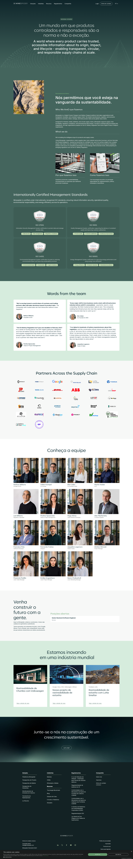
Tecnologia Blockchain (53, 790)
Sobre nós (99, 777)
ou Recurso (25, 801)
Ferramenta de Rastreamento (26, 796)
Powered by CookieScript (127, 858)
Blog (48, 793)
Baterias (49, 777)
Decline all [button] (118, 854)
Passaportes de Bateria (29, 783)
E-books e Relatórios (53, 799)
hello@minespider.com (28, 845)
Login (97, 3)
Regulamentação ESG (77, 813)
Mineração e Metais (52, 783)
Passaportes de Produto (29, 780)
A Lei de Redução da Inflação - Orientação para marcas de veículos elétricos (78, 779)
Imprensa (98, 780)
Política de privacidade (105, 841)
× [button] (131, 851)
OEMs (48, 780)
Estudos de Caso (52, 796)
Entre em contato (106, 3)
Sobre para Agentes (106, 849)
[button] (33, 4)
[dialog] (66, 854)
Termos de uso (107, 846)
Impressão (108, 843)
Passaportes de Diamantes (26, 787)
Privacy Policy (45, 855)
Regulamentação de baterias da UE (77, 786)
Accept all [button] (97, 854)
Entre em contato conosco (101, 784)
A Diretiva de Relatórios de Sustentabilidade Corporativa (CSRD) (78, 808)
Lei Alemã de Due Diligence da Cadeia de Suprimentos (78, 818)
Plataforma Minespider (28, 777)
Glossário (49, 802)
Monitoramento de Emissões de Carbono (28, 792)
